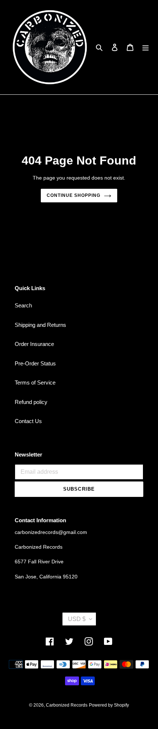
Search (23, 305)
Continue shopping (73, 195)
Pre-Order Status (35, 363)
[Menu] (145, 47)
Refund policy (31, 402)
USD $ (77, 619)
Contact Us (28, 421)
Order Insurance (34, 344)
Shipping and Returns (40, 325)
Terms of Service (35, 382)
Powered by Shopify (109, 705)
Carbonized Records (66, 705)
